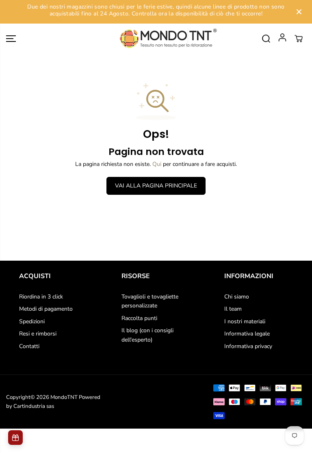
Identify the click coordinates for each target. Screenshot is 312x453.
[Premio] (15, 437)
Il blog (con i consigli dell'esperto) (147, 335)
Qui (156, 164)
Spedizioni (32, 321)
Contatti (29, 346)
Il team (233, 309)
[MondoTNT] (156, 38)
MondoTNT (64, 397)
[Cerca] (266, 38)
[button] (11, 39)
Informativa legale (247, 334)
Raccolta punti (139, 318)
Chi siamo (236, 297)
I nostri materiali (244, 321)
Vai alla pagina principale (156, 185)
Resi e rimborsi (37, 334)
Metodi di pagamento (46, 309)
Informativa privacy (248, 346)
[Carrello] (298, 38)
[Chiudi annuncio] (299, 12)
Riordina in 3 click (41, 297)
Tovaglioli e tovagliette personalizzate (149, 301)
